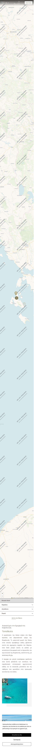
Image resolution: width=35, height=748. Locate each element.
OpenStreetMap (20, 597)
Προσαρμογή (16, 739)
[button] (16, 293)
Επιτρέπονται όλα (17, 735)
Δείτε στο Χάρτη (17, 618)
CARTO (31, 597)
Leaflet (13, 597)
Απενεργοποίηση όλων (17, 744)
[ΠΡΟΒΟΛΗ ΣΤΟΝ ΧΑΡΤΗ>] (2, 3)
